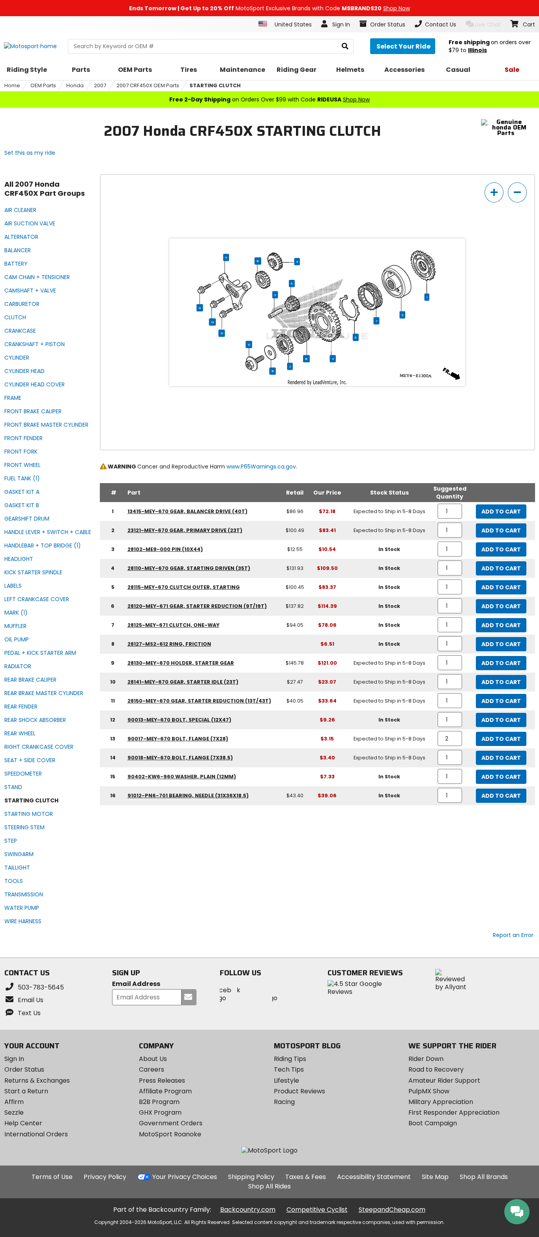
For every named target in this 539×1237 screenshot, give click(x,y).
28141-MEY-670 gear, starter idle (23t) (182, 681)
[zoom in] (494, 192)
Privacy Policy (105, 1176)
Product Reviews (299, 1091)
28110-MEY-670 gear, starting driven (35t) (188, 568)
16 (306, 359)
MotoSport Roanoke (170, 1134)
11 (297, 262)
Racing (284, 1101)
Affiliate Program (165, 1091)
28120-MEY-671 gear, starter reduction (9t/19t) (197, 606)
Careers (151, 1069)
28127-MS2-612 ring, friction (169, 644)
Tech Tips (289, 1069)
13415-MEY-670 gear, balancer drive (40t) (187, 511)
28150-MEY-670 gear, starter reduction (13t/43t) (199, 700)
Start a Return (26, 1091)
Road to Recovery (436, 1069)
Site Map (435, 1176)
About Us (153, 1058)
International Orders (36, 1134)
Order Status (24, 1069)
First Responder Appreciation (454, 1112)
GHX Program (160, 1112)
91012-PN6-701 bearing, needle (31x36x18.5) (188, 795)
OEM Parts (43, 85)
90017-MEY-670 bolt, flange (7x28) (177, 738)
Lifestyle (286, 1080)
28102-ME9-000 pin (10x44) (165, 549)
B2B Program (159, 1101)
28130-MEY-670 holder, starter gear (180, 663)
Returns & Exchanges (37, 1080)
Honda (75, 85)
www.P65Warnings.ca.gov (261, 466)
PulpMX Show (428, 1091)
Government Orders (170, 1123)
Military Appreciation (440, 1101)
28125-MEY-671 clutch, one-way (173, 625)
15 (272, 371)
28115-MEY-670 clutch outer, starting (183, 587)
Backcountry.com (247, 1209)
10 (257, 261)
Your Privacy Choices (184, 1177)
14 (212, 322)
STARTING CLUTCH (215, 85)
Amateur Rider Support (444, 1080)
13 (199, 308)
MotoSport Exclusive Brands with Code (269, 8)
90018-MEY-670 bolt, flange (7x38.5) (180, 757)
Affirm (14, 1101)
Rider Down (426, 1058)
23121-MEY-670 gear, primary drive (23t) (184, 530)
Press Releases (162, 1080)
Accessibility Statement (374, 1176)
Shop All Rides (269, 1186)
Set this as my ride (29, 153)
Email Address (136, 984)
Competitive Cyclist (317, 1209)
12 (249, 345)
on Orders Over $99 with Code (269, 99)
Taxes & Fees (305, 1176)
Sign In (14, 1058)
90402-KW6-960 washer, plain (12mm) (181, 776)
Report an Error (513, 935)
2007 (100, 85)
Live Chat (488, 24)
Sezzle (14, 1112)
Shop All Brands (484, 1176)
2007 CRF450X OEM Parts (147, 85)
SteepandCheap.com (392, 1209)
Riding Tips (290, 1058)
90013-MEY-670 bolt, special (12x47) (179, 719)
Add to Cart (501, 511)
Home (12, 85)
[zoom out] (517, 192)
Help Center (23, 1123)
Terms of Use (52, 1176)
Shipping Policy (251, 1176)
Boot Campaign (432, 1123)
